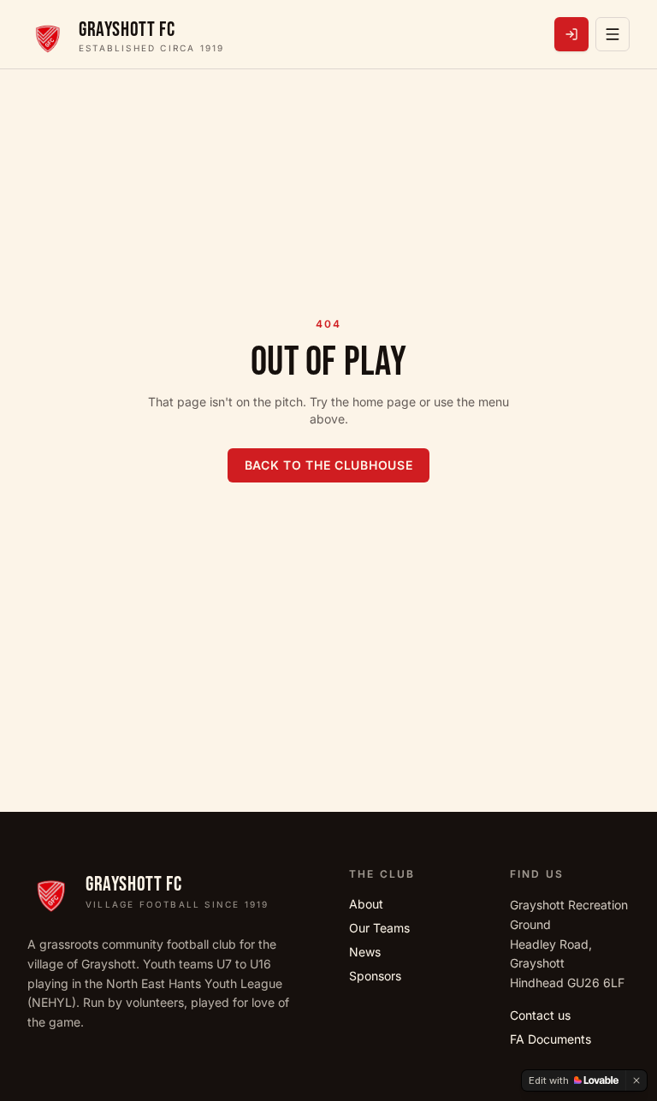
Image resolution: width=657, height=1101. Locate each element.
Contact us (540, 1015)
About (366, 904)
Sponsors (375, 975)
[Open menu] (612, 34)
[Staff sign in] (571, 34)
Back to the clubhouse (329, 465)
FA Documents (550, 1039)
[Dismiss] (636, 1080)
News (365, 951)
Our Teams (379, 927)
